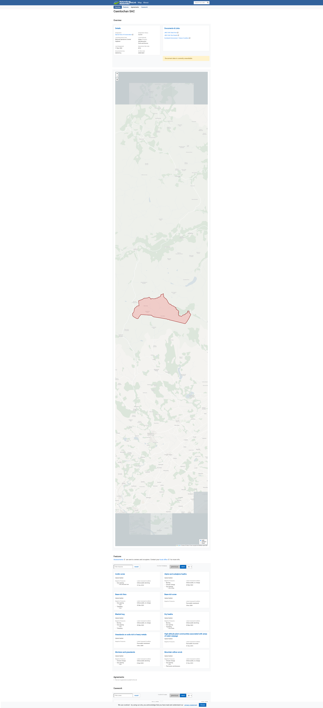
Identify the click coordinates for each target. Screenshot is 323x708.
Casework (144, 7)
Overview (118, 7)
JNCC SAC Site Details (170, 35)
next (183, 567)
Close (202, 705)
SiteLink (132, 2)
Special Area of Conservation (123, 34)
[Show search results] (207, 2)
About (145, 2)
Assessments (119, 559)
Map (140, 2)
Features (126, 7)
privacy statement (190, 705)
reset (137, 567)
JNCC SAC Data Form (170, 32)
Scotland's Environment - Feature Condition (176, 38)
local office (164, 559)
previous (175, 567)
